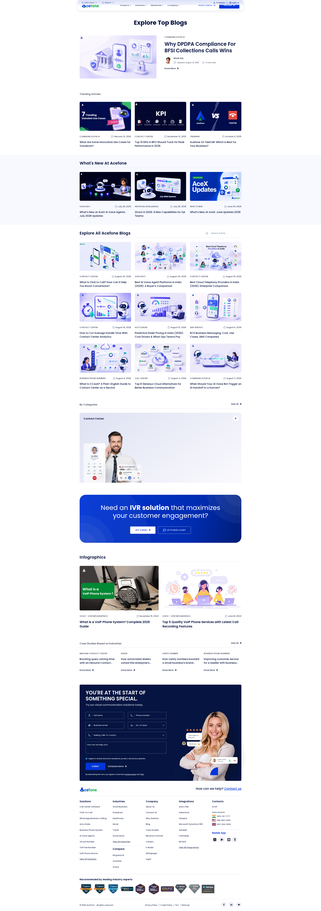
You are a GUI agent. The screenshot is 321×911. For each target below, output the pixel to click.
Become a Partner (154, 835)
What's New (196, 206)
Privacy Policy (151, 905)
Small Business (120, 806)
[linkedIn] (231, 904)
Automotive (118, 835)
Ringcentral (118, 855)
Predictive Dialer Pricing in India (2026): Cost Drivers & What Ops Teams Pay (159, 334)
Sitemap (186, 905)
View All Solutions (88, 859)
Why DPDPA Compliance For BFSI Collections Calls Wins (200, 47)
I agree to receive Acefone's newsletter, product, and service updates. (117, 758)
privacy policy (130, 774)
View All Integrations (189, 847)
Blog (148, 824)
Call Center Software (90, 806)
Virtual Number (87, 841)
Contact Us (151, 812)
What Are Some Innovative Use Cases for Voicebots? (105, 144)
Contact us (232, 789)
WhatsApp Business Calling (93, 818)
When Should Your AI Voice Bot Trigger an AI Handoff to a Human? (215, 385)
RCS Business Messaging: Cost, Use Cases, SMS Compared (212, 334)
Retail (115, 824)
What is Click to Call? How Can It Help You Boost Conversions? (103, 284)
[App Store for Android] (222, 839)
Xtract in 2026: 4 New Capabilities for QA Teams (160, 214)
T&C (142, 774)
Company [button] (172, 5)
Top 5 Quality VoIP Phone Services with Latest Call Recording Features (200, 624)
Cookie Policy (166, 905)
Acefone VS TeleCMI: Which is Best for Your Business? (213, 144)
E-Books (150, 847)
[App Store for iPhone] (215, 839)
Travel (116, 830)
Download (220, 2)
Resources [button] (156, 5)
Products (124, 5)
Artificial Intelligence (147, 206)
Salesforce (184, 812)
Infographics (100, 616)
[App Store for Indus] (235, 839)
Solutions (140, 5)
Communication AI (175, 37)
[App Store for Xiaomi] (229, 839)
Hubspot (183, 818)
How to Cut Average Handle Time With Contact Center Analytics (104, 334)
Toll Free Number (88, 847)
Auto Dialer (141, 327)
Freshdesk (184, 835)
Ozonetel (117, 861)
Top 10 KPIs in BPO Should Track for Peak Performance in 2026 (159, 144)
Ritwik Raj (178, 58)
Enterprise (118, 812)
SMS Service (196, 327)
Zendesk (183, 830)
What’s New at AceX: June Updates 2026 (215, 212)
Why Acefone (152, 818)
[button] (89, 2)
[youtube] (238, 904)
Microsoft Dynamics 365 (191, 824)
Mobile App (219, 833)
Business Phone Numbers (93, 378)
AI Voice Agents (87, 835)
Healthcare (118, 818)
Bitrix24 (182, 841)
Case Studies (152, 830)
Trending (195, 136)
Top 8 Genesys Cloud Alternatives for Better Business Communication (158, 385)
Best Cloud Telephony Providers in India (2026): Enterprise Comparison (214, 284)
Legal (148, 859)
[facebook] (223, 904)
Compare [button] (118, 849)
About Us (150, 806)
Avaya (116, 867)
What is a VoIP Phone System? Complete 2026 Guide (115, 624)
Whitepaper (151, 853)
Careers (150, 841)
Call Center (141, 378)
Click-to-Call (86, 812)
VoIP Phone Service (89, 853)
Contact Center (144, 136)
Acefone (90, 905)
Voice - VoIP (86, 616)
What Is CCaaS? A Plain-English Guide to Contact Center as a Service (105, 385)
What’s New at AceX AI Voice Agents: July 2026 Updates (103, 214)
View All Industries (121, 841)
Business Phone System (91, 830)
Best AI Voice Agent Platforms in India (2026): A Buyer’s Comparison (158, 284)
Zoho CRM (184, 806)
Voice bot (85, 206)
